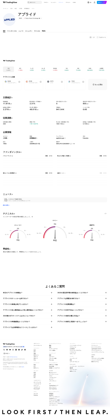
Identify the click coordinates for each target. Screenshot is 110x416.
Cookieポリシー (53, 398)
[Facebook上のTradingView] (7, 350)
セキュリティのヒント (54, 401)
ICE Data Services (13, 356)
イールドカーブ (37, 383)
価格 (50, 347)
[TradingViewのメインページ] (10, 2)
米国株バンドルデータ (54, 368)
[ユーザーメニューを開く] (94, 2)
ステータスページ (53, 405)
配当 (35, 376)
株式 (35, 350)
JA (90, 2)
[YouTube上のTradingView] (10, 350)
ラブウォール (73, 347)
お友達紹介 (72, 348)
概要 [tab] (4, 31)
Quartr (22, 366)
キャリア (51, 379)
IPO (34, 377)
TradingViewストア (53, 385)
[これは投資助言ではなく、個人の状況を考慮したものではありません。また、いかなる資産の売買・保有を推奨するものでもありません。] (32, 216)
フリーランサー (73, 369)
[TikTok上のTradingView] (22, 350)
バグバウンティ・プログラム (56, 403)
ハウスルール (73, 352)
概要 (50, 355)
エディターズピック (74, 361)
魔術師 (71, 368)
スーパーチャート (38, 345)
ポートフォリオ (37, 382)
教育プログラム (95, 361)
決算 (35, 374)
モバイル (36, 393)
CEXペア (36, 356)
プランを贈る (52, 350)
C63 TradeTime (53, 388)
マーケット (61, 2)
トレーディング (73, 358)
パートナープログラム (96, 360)
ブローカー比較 (52, 358)
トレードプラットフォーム (97, 352)
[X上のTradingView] (4, 350)
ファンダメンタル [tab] (12, 31)
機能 (50, 345)
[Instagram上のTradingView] (13, 350)
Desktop (36, 395)
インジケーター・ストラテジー (77, 366)
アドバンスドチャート (96, 350)
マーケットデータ (53, 348)
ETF (35, 351)
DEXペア (36, 358)
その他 (74, 2)
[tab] (46, 156)
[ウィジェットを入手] (93, 37)
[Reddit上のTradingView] (25, 350)
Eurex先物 (51, 366)
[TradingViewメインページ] (9, 344)
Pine (35, 360)
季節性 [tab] (43, 31)
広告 (92, 356)
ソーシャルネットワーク (75, 345)
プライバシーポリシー (54, 396)
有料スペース (73, 371)
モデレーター (73, 353)
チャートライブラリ (96, 347)
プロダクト (46, 2)
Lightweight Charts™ (96, 348)
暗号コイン (36, 355)
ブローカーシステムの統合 (97, 358)
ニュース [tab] (21, 31)
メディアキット (52, 380)
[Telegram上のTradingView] (19, 350)
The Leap (51, 360)
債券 (35, 353)
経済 (35, 372)
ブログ (50, 376)
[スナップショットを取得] (90, 37)
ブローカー (68, 2)
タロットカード (52, 387)
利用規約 (51, 393)
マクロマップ (37, 387)
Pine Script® (37, 388)
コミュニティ (53, 2)
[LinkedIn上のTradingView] (16, 350)
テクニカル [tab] (37, 31)
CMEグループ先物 (53, 364)
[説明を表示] (8, 101)
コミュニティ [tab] (28, 31)
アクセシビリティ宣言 (54, 400)
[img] (39, 18)
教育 (71, 360)
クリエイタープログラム (75, 350)
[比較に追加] (19, 82)
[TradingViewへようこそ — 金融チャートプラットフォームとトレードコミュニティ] (9, 61)
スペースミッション (54, 374)
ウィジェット (94, 345)
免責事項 (51, 395)
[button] (49, 2)
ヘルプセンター (52, 377)
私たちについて (52, 372)
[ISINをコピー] (71, 143)
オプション (36, 385)
